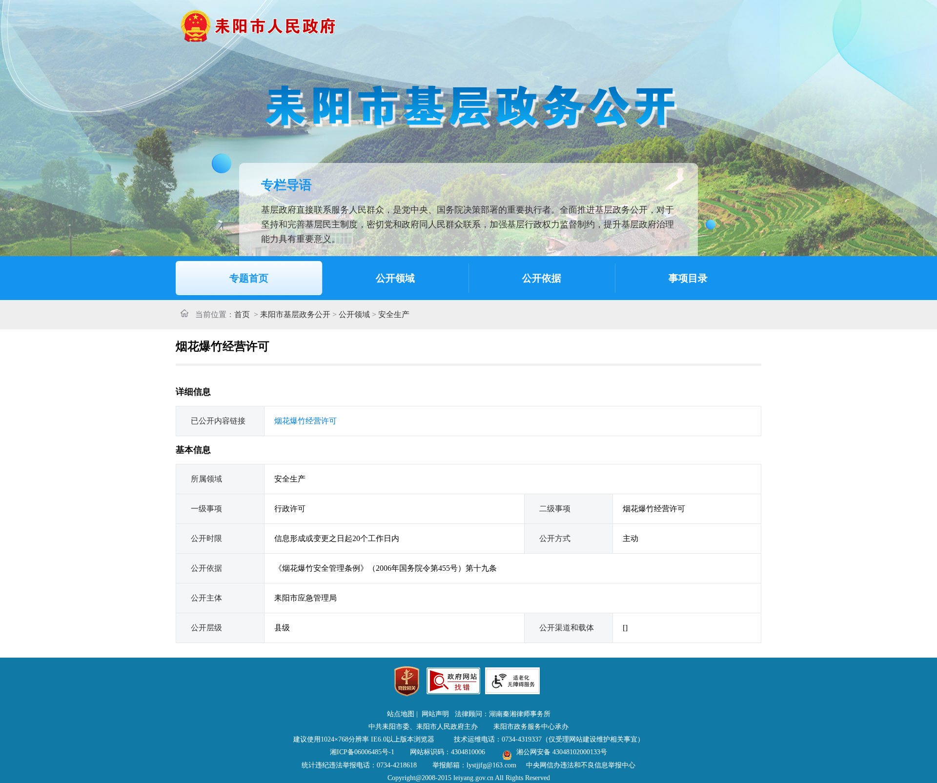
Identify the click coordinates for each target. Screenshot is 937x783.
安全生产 (393, 314)
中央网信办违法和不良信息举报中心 (580, 765)
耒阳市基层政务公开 (295, 314)
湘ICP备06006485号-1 (362, 752)
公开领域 (395, 278)
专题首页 (248, 278)
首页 (242, 314)
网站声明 (435, 714)
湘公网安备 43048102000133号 (561, 752)
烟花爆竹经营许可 (305, 421)
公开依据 (541, 278)
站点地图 (400, 714)
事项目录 (688, 278)
